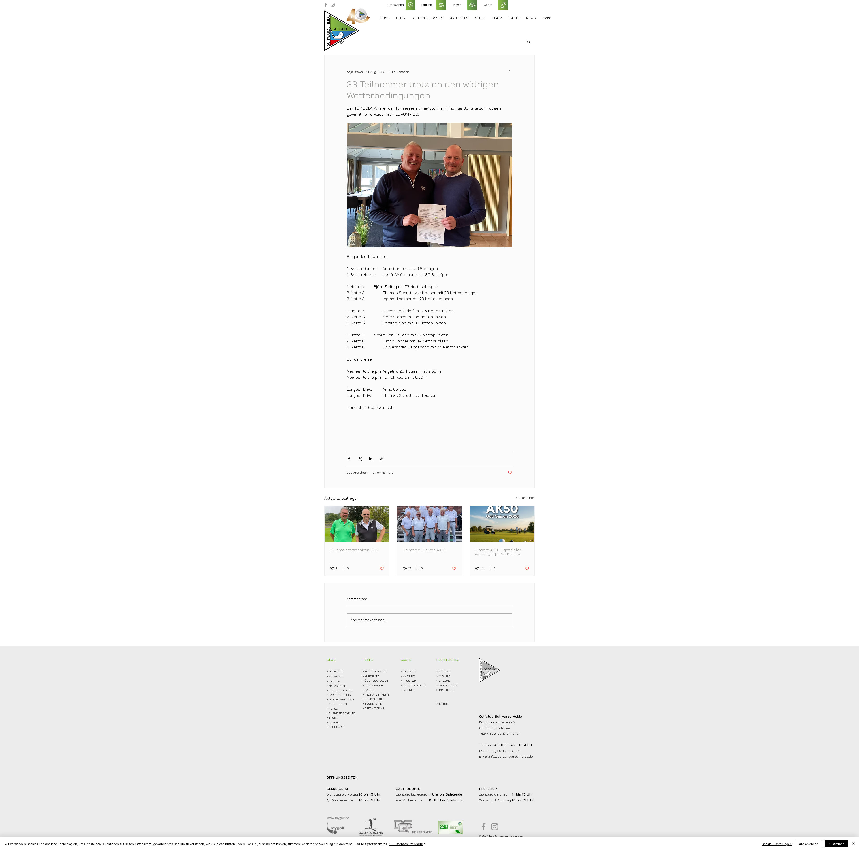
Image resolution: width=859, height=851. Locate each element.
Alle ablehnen (808, 844)
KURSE (333, 708)
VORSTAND (335, 676)
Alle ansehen (525, 497)
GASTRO (334, 722)
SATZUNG (444, 680)
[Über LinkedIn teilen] (371, 458)
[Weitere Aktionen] (509, 71)
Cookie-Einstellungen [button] (777, 844)
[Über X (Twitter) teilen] (360, 458)
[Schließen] (853, 843)
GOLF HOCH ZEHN (414, 685)
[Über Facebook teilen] (349, 458)
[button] (400, 18)
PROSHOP (409, 680)
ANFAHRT (409, 676)
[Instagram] (332, 4)
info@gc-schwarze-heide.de (511, 756)
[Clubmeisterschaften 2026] (357, 524)
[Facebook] (325, 4)
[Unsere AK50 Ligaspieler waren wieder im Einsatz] (502, 524)
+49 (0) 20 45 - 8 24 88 (512, 745)
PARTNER (409, 690)
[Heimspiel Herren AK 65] (429, 524)
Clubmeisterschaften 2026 (355, 550)
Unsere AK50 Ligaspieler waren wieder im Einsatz (498, 552)
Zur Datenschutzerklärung (407, 844)
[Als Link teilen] (382, 458)
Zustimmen (836, 844)
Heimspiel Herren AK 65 (425, 550)
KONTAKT (444, 671)
